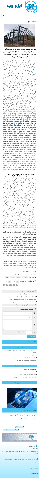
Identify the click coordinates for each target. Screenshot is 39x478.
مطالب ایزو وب (35, 473)
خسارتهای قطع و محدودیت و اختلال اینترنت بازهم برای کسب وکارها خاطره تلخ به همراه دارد (20, 351)
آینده (16, 415)
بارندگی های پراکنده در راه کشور (29, 358)
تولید (7, 277)
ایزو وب (14, 5)
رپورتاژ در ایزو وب (34, 471)
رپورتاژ (25, 277)
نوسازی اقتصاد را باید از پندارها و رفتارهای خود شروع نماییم (23, 302)
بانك (12, 277)
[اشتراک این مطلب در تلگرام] (17, 285)
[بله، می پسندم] (17, 281)
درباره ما (36, 466)
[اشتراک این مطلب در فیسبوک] (13, 285)
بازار (18, 277)
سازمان (20, 418)
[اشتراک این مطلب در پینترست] (7, 285)
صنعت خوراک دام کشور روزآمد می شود (28, 294)
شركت (27, 418)
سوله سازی (23, 103)
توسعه (11, 415)
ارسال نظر (31, 336)
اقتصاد (32, 415)
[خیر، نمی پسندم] (9, 281)
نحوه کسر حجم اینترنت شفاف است (29, 372)
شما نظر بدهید (33, 355)
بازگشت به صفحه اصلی (11, 430)
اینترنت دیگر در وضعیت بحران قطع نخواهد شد (26, 360)
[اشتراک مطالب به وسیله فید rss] (4, 285)
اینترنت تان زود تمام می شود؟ (30, 369)
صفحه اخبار (19, 426)
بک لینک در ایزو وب (33, 468)
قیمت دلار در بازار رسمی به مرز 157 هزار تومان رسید (24, 297)
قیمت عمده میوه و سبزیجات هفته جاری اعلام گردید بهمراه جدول (23, 299)
